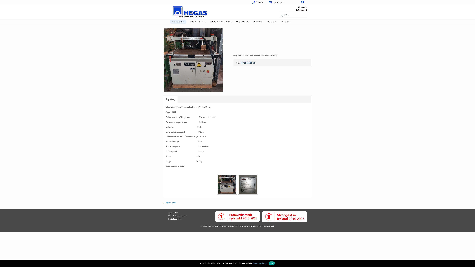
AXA (272, 226)
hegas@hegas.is (252, 226)
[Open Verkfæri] (263, 22)
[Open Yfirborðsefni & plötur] (231, 22)
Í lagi (272, 263)
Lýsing (171, 99)
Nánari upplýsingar (260, 263)
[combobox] (293, 15)
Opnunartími (302, 7)
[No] (472, 263)
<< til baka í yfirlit (170, 203)
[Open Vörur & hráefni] (205, 22)
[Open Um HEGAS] (290, 22)
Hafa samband (301, 10)
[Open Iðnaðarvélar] (249, 22)
